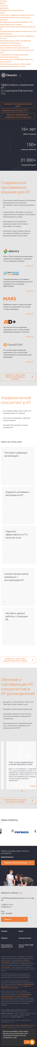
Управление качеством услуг (11, 45)
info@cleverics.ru (6, 907)
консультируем (5, 962)
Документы (4, 8)
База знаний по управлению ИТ (7, 946)
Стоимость (4, 6)
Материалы (4, 66)
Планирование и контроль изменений (14, 55)
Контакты (22, 66)
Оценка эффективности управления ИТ (14, 48)
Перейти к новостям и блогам (15, 863)
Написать (7, 919)
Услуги (2, 13)
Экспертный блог (25, 938)
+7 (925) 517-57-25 (7, 905)
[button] (12, 791)
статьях (3, 967)
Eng (12, 75)
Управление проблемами (9, 57)
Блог (17, 66)
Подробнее (29, 786)
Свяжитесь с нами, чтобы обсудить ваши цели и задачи (15, 660)
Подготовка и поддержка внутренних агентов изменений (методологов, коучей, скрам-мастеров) (17, 17)
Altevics (3, 3)
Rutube (21, 931)
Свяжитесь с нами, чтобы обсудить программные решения (15, 377)
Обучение (11, 66)
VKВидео (4, 938)
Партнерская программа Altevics (12, 10)
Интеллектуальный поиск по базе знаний (15, 64)
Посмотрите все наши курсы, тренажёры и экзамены (15, 801)
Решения (3, 1)
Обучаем (26, 960)
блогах (8, 967)
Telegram (4, 931)
